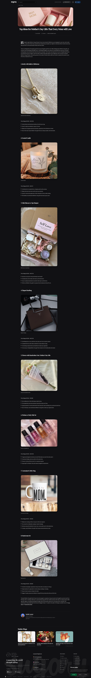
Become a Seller (77, 658)
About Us (62, 656)
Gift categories (44, 676)
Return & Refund (77, 661)
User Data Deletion (26, 676)
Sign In (78, 2)
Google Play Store (28, 604)
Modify (86, 674)
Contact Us (62, 667)
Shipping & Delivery (77, 660)
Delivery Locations (20, 676)
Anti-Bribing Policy (77, 663)
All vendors (34, 676)
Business (62, 669)
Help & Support (77, 656)
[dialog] (79, 671)
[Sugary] (13, 2)
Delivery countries (49, 676)
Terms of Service (9, 676)
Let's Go (73, 674)
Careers (62, 665)
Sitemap (31, 676)
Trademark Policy (63, 660)
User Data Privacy (63, 663)
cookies (76, 667)
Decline (80, 674)
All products (39, 676)
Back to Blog (21, 5)
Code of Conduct (63, 661)
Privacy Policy (14, 676)
